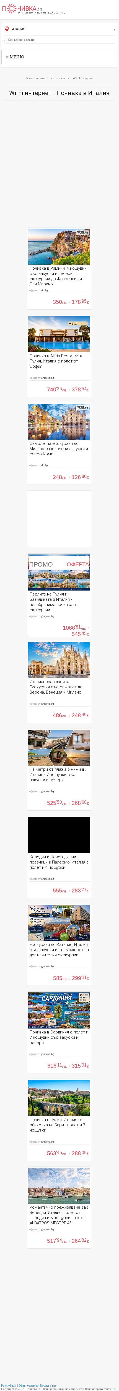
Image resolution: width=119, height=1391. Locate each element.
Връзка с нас (48, 1385)
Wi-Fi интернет (83, 78)
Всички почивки (36, 78)
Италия (18, 29)
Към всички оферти (21, 39)
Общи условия (28, 1385)
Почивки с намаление (33, 9)
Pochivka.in (8, 1385)
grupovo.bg (47, 377)
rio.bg (44, 290)
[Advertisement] (59, 165)
